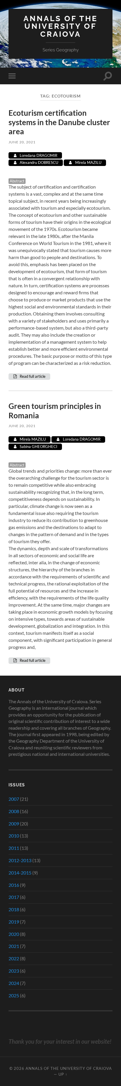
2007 (14, 799)
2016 (14, 885)
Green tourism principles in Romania (55, 410)
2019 (14, 921)
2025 (14, 995)
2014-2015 (20, 872)
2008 (14, 811)
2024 (14, 983)
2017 (14, 897)
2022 (14, 958)
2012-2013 (20, 860)
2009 (14, 823)
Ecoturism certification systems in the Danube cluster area (59, 122)
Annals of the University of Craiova (60, 26)
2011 (14, 848)
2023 (14, 970)
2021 (14, 946)
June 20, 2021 (22, 142)
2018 (14, 909)
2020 (14, 934)
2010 (14, 835)
